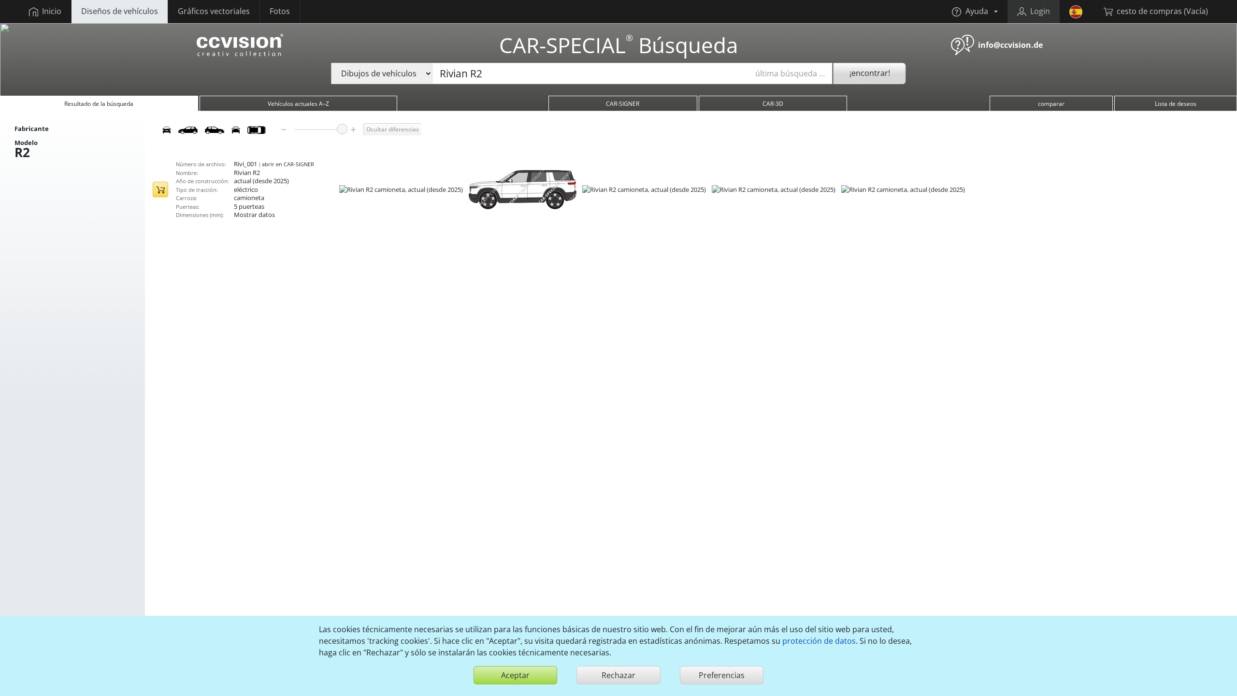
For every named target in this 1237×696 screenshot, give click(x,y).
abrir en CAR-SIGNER (288, 164)
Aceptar (515, 675)
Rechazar (618, 675)
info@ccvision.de (1010, 45)
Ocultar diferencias (392, 129)
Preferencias (722, 675)
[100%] (342, 129)
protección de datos (819, 641)
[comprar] (160, 189)
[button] (974, 11)
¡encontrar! (869, 73)
